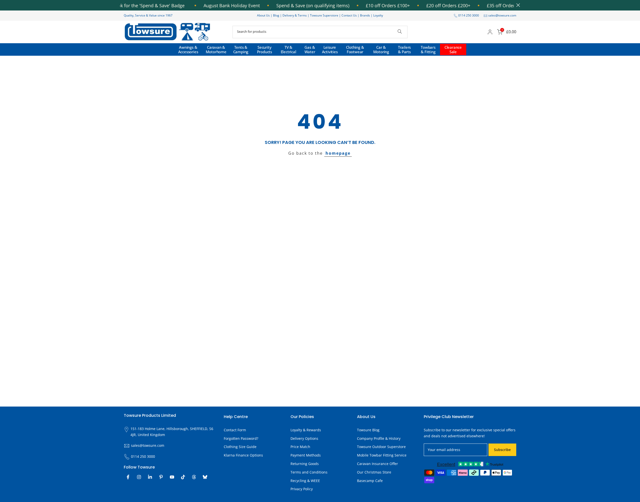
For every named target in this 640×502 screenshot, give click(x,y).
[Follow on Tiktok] (183, 477)
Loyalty (378, 15)
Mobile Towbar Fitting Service (381, 455)
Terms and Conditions (309, 472)
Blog (276, 15)
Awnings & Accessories (188, 49)
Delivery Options (304, 438)
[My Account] (490, 32)
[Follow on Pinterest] (161, 477)
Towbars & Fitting (428, 49)
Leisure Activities (330, 49)
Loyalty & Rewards (305, 430)
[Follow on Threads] (194, 477)
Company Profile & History (378, 438)
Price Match (300, 447)
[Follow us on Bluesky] (205, 477)
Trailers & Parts (404, 49)
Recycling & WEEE (305, 480)
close (517, 5)
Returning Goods (304, 464)
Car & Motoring (381, 49)
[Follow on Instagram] (139, 477)
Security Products (264, 49)
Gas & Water (309, 49)
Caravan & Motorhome (216, 49)
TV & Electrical (288, 49)
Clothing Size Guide (240, 447)
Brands (365, 15)
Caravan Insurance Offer (377, 464)
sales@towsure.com (502, 15)
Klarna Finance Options (243, 455)
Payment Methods (305, 455)
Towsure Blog (368, 430)
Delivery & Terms (294, 15)
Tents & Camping (240, 49)
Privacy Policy (301, 489)
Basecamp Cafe (370, 480)
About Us (263, 15)
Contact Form (235, 430)
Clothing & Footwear (355, 49)
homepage (338, 153)
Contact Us (349, 15)
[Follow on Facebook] (128, 477)
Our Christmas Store (374, 472)
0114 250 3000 (468, 15)
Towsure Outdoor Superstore (381, 447)
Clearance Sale (453, 49)
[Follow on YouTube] (172, 477)
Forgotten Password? (241, 438)
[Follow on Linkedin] (150, 477)
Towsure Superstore (324, 15)
